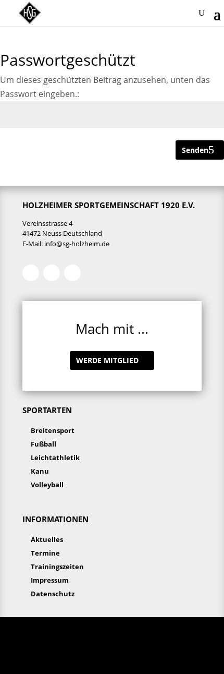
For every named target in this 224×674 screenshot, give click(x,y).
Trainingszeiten (57, 566)
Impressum (50, 580)
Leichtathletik (55, 457)
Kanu (40, 471)
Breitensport (52, 430)
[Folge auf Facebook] (30, 272)
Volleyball (47, 484)
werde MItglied (107, 360)
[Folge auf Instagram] (51, 272)
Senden (195, 150)
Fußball (43, 444)
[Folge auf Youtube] (72, 272)
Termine (45, 553)
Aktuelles (47, 539)
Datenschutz (52, 593)
